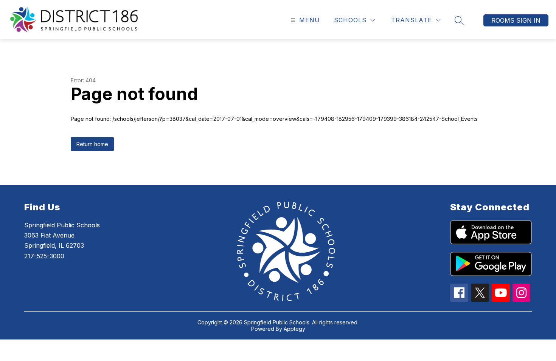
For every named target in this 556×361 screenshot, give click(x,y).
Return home (92, 144)
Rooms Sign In (515, 20)
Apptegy (294, 329)
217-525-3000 (44, 256)
